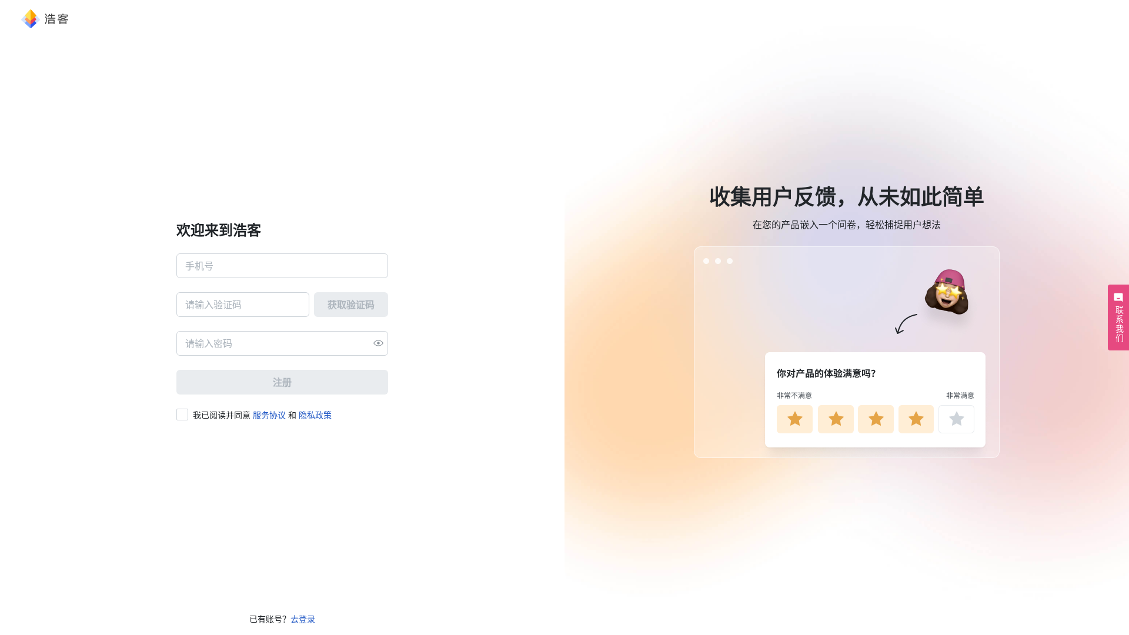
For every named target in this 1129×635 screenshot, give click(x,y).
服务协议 (269, 414)
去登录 (302, 618)
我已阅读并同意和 (262, 414)
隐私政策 (315, 414)
